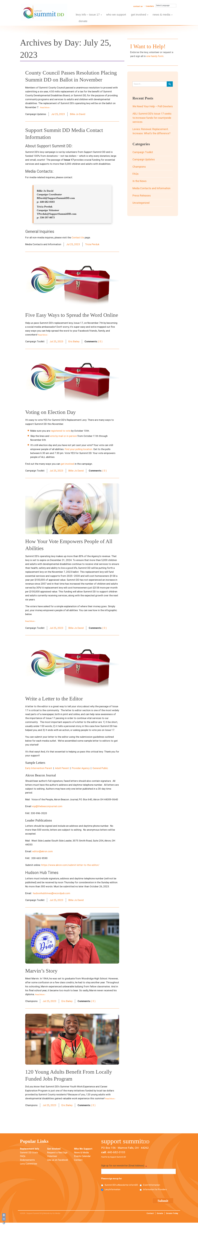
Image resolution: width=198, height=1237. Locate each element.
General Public (100, 768)
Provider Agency (81, 768)
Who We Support (83, 1148)
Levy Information (112, 1189)
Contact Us (138, 6)
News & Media (81, 1152)
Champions (139, 166)
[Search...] (170, 84)
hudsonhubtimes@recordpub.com (51, 893)
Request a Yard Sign (57, 1152)
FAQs (135, 173)
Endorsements (27, 1160)
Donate (160, 1213)
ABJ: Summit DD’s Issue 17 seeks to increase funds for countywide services (151, 118)
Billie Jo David (77, 114)
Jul (53, 114)
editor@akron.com (42, 851)
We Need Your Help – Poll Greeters (152, 106)
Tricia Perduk (92, 244)
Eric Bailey (73, 341)
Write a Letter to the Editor (54, 699)
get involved (67, 463)
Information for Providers (155, 1189)
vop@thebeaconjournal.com (47, 806)
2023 (62, 114)
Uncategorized (140, 202)
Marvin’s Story (41, 971)
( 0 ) (100, 341)
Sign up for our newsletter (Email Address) (124, 1166)
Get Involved (53, 1148)
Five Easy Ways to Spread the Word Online (71, 315)
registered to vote (61, 430)
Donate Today (172, 1213)
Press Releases (141, 195)
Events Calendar (82, 1156)
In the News (139, 181)
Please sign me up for (111, 1178)
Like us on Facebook (57, 1160)
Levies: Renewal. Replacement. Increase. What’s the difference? (151, 131)
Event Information (151, 1185)
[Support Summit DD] (44, 11)
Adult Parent (62, 768)
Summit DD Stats (29, 1152)
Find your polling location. (79, 449)
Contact (78, 1160)
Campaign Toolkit (142, 152)
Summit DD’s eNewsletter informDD (121, 1185)
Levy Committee (28, 1163)
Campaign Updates (143, 159)
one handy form (155, 56)
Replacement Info (29, 1148)
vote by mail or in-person (63, 436)
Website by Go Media (51, 1213)
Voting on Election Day (50, 412)
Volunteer (52, 1156)
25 (56, 114)
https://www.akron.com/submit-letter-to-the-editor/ (70, 865)
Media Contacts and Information (151, 188)
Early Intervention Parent (38, 768)
